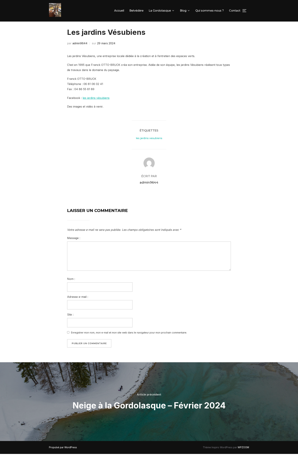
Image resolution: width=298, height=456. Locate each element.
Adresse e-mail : (77, 296)
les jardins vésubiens (96, 98)
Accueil (119, 10)
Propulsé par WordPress (63, 447)
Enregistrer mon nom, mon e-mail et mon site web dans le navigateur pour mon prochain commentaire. (129, 332)
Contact (234, 10)
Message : (73, 238)
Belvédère (136, 10)
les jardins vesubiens (149, 138)
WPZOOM (243, 447)
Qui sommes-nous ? (209, 10)
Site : (70, 314)
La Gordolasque (160, 10)
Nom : (71, 279)
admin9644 (79, 43)
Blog (183, 10)
